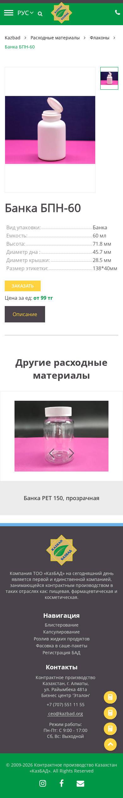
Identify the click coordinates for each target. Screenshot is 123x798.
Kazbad (12, 38)
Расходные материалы (55, 38)
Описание (25, 314)
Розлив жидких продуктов (62, 639)
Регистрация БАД (61, 653)
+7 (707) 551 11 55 (66, 704)
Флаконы (99, 38)
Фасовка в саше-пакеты (61, 646)
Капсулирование (61, 632)
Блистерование (62, 625)
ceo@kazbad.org (65, 714)
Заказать (23, 286)
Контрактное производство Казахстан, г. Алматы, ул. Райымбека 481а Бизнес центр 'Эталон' (65, 686)
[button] (51, 453)
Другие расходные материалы (61, 369)
